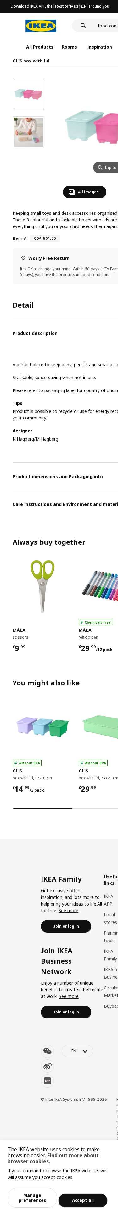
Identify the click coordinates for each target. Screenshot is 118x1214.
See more (68, 910)
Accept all (83, 1200)
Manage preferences (32, 1197)
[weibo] (47, 1066)
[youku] (47, 1081)
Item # (19, 238)
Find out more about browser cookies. (53, 1158)
